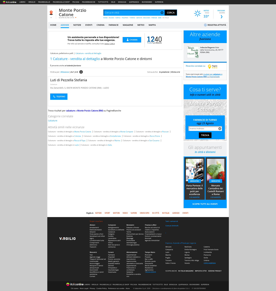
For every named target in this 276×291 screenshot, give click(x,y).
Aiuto (128, 288)
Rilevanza (65, 72)
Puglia (167, 258)
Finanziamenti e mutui (153, 234)
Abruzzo (168, 247)
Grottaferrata (115, 136)
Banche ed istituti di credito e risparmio (152, 228)
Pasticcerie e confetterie (131, 269)
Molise (187, 255)
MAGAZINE (128, 25)
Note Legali (84, 288)
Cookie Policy (101, 288)
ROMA (105, 18)
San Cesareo (154, 140)
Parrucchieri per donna (134, 234)
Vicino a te (175, 72)
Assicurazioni (150, 232)
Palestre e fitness (132, 227)
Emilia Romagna (191, 249)
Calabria (207, 247)
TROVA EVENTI (150, 272)
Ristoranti (148, 255)
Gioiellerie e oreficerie (116, 230)
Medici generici (113, 261)
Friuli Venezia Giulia (211, 249)
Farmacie (111, 255)
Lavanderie (112, 238)
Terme (128, 232)
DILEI (113, 2)
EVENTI (88, 25)
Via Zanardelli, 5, (58, 87)
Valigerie (111, 234)
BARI (159, 18)
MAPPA (152, 25)
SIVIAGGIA (122, 2)
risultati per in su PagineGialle (204, 75)
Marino (117, 140)
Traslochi (93, 247)
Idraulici (93, 232)
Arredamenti (94, 227)
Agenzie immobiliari (152, 240)
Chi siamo (74, 288)
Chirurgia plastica (132, 245)
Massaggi (129, 238)
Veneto (187, 263)
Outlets (111, 236)
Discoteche (149, 263)
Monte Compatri (126, 131)
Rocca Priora (155, 136)
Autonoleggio (95, 263)
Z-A (76, 72)
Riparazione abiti (114, 240)
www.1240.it (110, 43)
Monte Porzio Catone (72, 12)
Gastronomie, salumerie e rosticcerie (134, 262)
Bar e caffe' (149, 259)
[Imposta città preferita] (51, 12)
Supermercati (131, 255)
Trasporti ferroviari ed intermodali (98, 260)
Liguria (187, 252)
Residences (149, 268)
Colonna (77, 136)
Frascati (165, 131)
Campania (169, 249)
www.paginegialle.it (215, 66)
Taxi (91, 255)
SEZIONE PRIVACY (215, 271)
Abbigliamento (113, 227)
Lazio (77, 145)
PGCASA (75, 2)
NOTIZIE (77, 25)
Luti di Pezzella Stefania (68, 80)
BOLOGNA (146, 18)
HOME (53, 25)
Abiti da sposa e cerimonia (114, 246)
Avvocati (148, 238)
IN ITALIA (165, 18)
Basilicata (188, 247)
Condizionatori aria (97, 240)
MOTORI (116, 213)
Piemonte (207, 255)
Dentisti (111, 265)
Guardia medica (114, 263)
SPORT (107, 213)
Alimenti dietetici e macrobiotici (133, 258)
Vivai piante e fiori (96, 234)
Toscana (168, 260)
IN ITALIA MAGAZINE (185, 271)
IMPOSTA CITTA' (201, 271)
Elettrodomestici (96, 230)
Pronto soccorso (114, 259)
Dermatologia (131, 242)
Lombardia (208, 252)
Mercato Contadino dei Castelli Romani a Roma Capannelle (216, 190)
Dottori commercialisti (153, 236)
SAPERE (134, 213)
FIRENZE (154, 18)
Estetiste (129, 236)
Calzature (53, 84)
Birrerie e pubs (150, 261)
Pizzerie (148, 257)
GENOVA (139, 18)
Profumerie (130, 240)
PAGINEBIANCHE (88, 2)
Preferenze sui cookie (116, 288)
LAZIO (106, 87)
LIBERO (22, 2)
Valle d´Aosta (170, 263)
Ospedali (111, 257)
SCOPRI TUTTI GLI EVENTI (205, 204)
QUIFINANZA (134, 2)
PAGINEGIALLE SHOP (61, 2)
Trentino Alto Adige (192, 260)
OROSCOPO (144, 213)
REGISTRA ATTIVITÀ (216, 25)
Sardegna (188, 258)
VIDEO (125, 213)
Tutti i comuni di (171, 221)
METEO (140, 25)
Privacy (92, 288)
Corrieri (92, 276)
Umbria (206, 260)
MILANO (111, 18)
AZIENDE (65, 25)
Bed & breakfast (151, 265)
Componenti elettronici (94, 243)
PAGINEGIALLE (44, 2)
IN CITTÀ (155, 213)
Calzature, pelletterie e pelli (61, 53)
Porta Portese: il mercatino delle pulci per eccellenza (194, 190)
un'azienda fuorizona (73, 65)
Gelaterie (129, 272)
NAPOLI (118, 18)
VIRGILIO (31, 2)
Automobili (94, 270)
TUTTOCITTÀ (103, 2)
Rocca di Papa (79, 140)
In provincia (164, 72)
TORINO (132, 18)
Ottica (110, 242)
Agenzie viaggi (95, 257)
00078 (69, 87)
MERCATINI (194, 181)
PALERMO (125, 18)
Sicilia (206, 258)
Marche (168, 255)
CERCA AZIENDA (210, 263)
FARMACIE (113, 25)
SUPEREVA (159, 2)
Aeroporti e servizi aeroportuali (96, 266)
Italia (110, 145)
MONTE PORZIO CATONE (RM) (87, 87)
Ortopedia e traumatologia (113, 269)
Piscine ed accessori (133, 230)
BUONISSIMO (147, 2)
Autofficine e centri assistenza (97, 273)
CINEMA (100, 25)
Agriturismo (149, 270)
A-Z (72, 72)
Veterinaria (112, 272)
